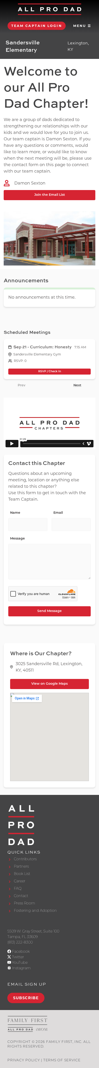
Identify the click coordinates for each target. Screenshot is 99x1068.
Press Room (24, 903)
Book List (22, 874)
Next (77, 385)
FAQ (17, 888)
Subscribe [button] (26, 998)
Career (19, 881)
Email (58, 513)
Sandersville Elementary (23, 45)
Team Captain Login (36, 26)
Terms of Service (62, 1060)
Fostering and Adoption (35, 910)
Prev (21, 385)
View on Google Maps (49, 684)
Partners (21, 866)
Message (17, 538)
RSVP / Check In (49, 371)
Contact (21, 896)
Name (15, 513)
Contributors (25, 859)
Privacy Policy (23, 1060)
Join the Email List (49, 195)
